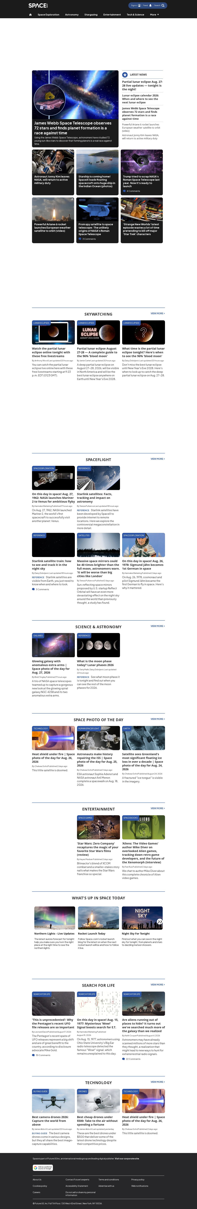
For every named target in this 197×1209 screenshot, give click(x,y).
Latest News (138, 74)
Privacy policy (138, 1179)
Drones (82, 1091)
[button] (159, 5)
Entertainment (112, 14)
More (153, 14)
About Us (37, 1179)
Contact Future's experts (77, 1179)
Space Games (85, 817)
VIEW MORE (157, 313)
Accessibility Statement (77, 1186)
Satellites (84, 535)
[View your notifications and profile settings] (150, 5)
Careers (36, 1192)
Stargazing (91, 14)
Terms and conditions (108, 1179)
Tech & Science (135, 14)
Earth (126, 728)
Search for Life (41, 994)
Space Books (130, 817)
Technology (40, 728)
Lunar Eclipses (41, 323)
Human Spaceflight (88, 728)
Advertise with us (106, 1186)
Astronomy (72, 14)
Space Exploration (48, 14)
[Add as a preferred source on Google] (43, 1168)
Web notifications (139, 1186)
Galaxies (38, 635)
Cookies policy (40, 1186)
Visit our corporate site (127, 1158)
